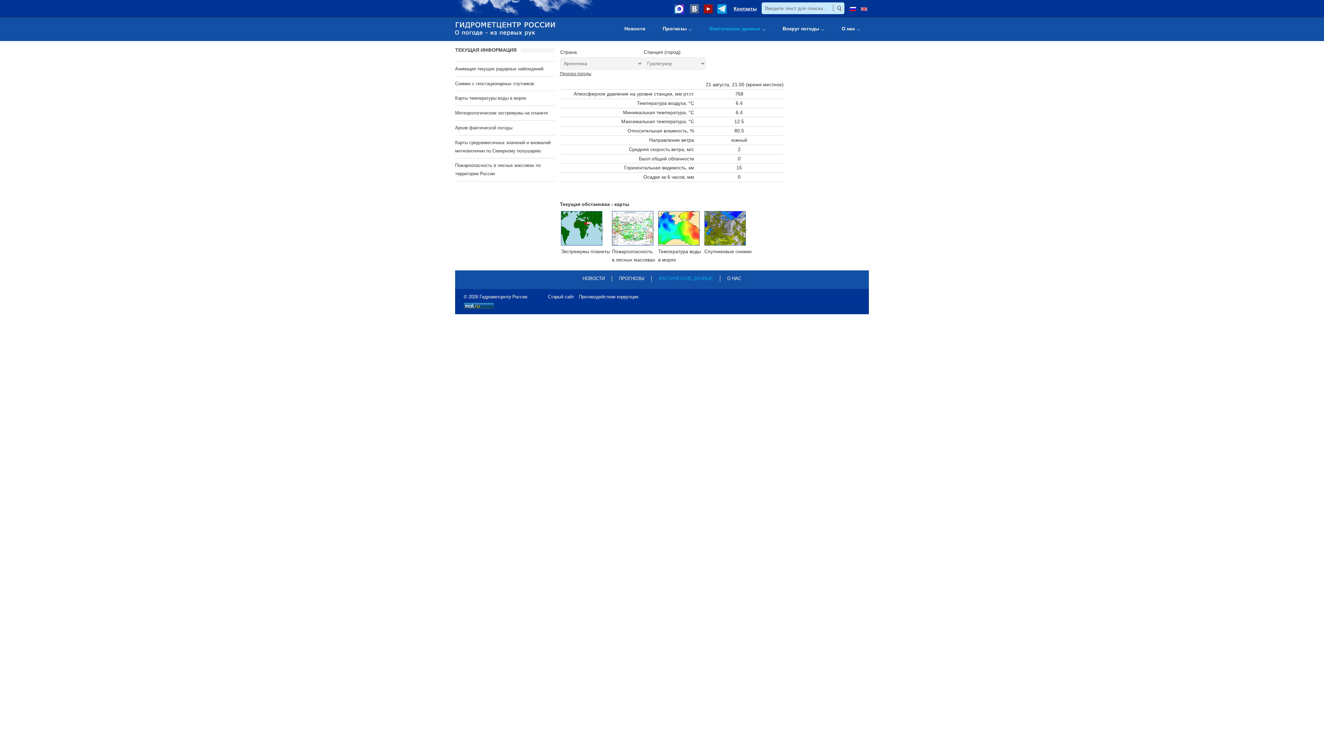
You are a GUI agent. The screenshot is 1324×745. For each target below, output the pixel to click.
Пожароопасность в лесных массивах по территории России (498, 169)
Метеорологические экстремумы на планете (501, 113)
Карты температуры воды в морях (490, 98)
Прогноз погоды (575, 73)
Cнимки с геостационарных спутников (494, 83)
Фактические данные (686, 278)
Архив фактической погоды (483, 127)
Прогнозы (631, 278)
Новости (594, 278)
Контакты (745, 8)
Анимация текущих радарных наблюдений (499, 68)
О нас (734, 278)
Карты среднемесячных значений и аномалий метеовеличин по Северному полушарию (503, 146)
